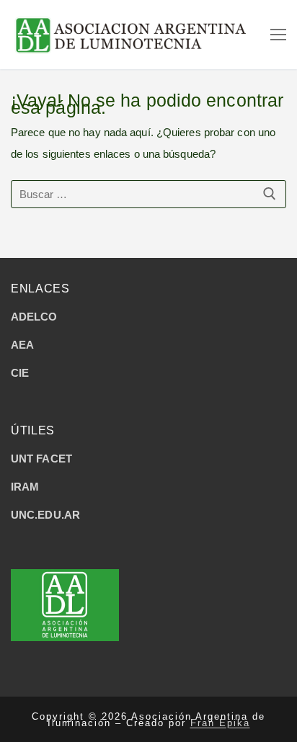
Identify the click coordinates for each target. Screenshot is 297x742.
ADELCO (34, 316)
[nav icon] (278, 35)
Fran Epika (220, 723)
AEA (22, 345)
